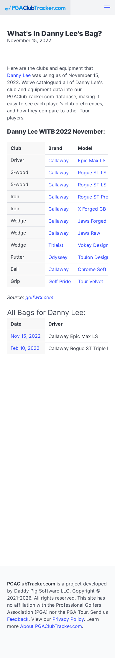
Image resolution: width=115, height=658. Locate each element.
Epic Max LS (92, 160)
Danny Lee (19, 75)
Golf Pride (59, 281)
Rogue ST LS (92, 172)
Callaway (58, 160)
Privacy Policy (68, 619)
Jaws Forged (92, 221)
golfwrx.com (39, 297)
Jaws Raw (89, 233)
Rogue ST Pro (93, 197)
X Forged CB (92, 209)
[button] (107, 8)
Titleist (55, 245)
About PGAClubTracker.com (51, 626)
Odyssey (58, 257)
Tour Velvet (90, 281)
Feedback (18, 619)
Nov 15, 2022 (26, 336)
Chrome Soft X (94, 269)
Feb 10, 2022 (25, 348)
